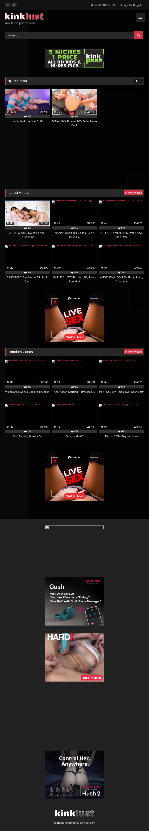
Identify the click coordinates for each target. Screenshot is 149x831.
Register (138, 5)
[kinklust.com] (74, 17)
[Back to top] (137, 819)
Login (124, 5)
